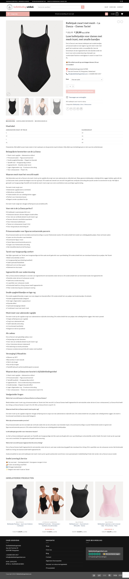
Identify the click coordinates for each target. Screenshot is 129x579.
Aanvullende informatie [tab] (24, 121)
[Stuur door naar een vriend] (74, 108)
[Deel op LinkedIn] (81, 108)
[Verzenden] (82, 7)
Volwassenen (87, 104)
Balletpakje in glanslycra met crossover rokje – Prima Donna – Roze (109, 524)
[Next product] (118, 21)
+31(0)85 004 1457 (12, 555)
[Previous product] (121, 21)
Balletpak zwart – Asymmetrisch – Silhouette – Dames (79, 524)
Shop (106, 7)
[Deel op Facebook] (67, 108)
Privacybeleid (50, 568)
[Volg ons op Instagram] (122, 1)
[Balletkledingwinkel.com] (20, 7)
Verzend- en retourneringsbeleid (56, 564)
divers (82, 104)
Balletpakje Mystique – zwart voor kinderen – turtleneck (20, 524)
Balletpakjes (76, 104)
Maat (67, 79)
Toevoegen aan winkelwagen (80, 91)
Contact (120, 7)
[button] (18, 14)
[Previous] (9, 58)
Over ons (112, 7)
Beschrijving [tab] (10, 121)
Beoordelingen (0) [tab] (41, 121)
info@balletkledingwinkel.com (15, 557)
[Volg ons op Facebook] (120, 1)
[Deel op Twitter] (71, 108)
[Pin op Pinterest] (77, 108)
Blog (47, 553)
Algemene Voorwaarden (54, 561)
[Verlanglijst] (122, 14)
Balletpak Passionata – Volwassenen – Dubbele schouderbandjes (50, 524)
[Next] (59, 58)
